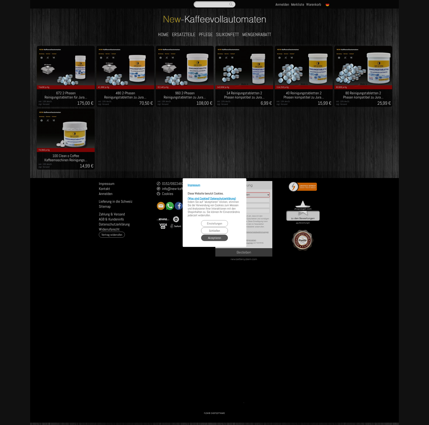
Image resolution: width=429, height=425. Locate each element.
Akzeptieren (214, 238)
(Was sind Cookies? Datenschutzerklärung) (212, 198)
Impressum (194, 185)
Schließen (214, 230)
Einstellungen (214, 223)
